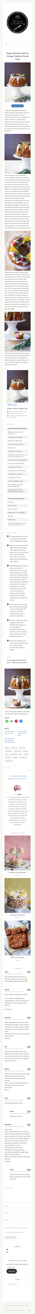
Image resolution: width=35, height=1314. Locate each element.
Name (6, 1206)
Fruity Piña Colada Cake (17, 915)
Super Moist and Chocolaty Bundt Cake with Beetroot (9, 740)
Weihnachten (8, 760)
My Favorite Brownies (17, 958)
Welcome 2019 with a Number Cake (17, 778)
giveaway (25, 751)
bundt (7, 748)
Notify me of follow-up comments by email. (17, 1228)
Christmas (22, 748)
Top (29, 1310)
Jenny (19, 794)
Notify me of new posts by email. (15, 1232)
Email (6, 1213)
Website (6, 1220)
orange (26, 754)
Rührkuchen (23, 757)
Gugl (20, 754)
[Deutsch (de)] (7, 1252)
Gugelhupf (14, 754)
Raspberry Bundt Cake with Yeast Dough (22, 733)
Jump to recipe (17, 106)
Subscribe (12, 1271)
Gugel (7, 754)
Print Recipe (13, 404)
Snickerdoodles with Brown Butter (18, 776)
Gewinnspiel (17, 751)
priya (6, 1098)
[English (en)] (7, 1249)
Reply (29, 972)
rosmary (15, 757)
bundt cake (14, 748)
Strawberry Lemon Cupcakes (17, 872)
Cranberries (8, 751)
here (9, 456)
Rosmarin (7, 757)
